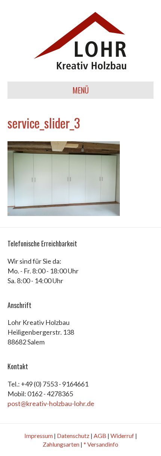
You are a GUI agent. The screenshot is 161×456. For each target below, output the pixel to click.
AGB (100, 435)
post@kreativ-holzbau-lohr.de (50, 403)
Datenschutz (73, 435)
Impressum (38, 435)
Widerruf (122, 435)
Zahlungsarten (61, 444)
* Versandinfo (100, 444)
